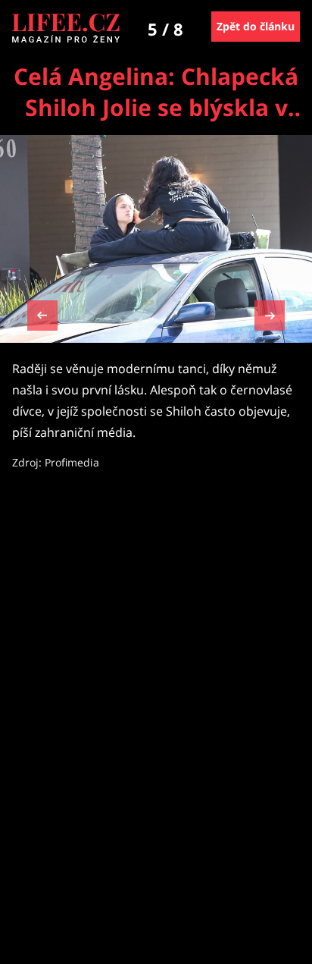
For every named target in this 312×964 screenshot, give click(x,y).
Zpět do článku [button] (256, 26)
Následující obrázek (269, 313)
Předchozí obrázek (42, 317)
